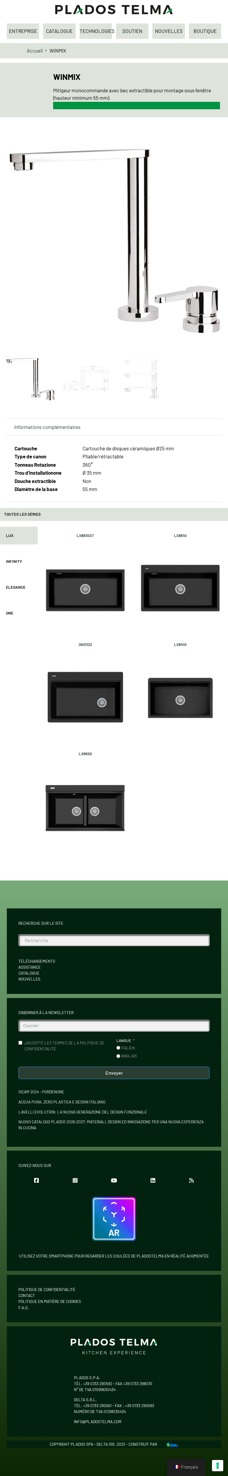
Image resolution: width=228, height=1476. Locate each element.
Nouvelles (29, 979)
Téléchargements (36, 961)
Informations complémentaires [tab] (47, 427)
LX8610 (180, 535)
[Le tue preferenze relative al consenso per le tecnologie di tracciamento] (217, 1465)
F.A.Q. (23, 1307)
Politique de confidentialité (46, 1289)
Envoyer (114, 1073)
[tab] (19, 535)
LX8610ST (85, 535)
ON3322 (85, 644)
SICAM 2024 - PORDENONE (41, 1091)
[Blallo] (172, 1444)
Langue (123, 1040)
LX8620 (85, 753)
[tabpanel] (133, 690)
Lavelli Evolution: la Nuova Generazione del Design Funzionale (82, 1112)
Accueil (35, 50)
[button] (214, 138)
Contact (26, 1295)
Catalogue (28, 973)
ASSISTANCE (29, 967)
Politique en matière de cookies (49, 1301)
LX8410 (180, 644)
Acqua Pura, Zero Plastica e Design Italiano (61, 1102)
